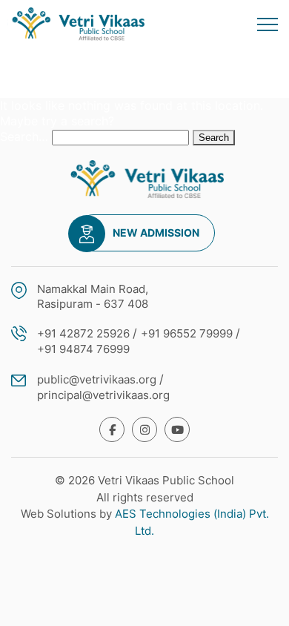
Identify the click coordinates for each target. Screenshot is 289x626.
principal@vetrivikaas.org (103, 395)
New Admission (156, 232)
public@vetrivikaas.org (96, 379)
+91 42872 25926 (83, 333)
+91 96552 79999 (187, 333)
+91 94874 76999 (83, 349)
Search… (24, 136)
